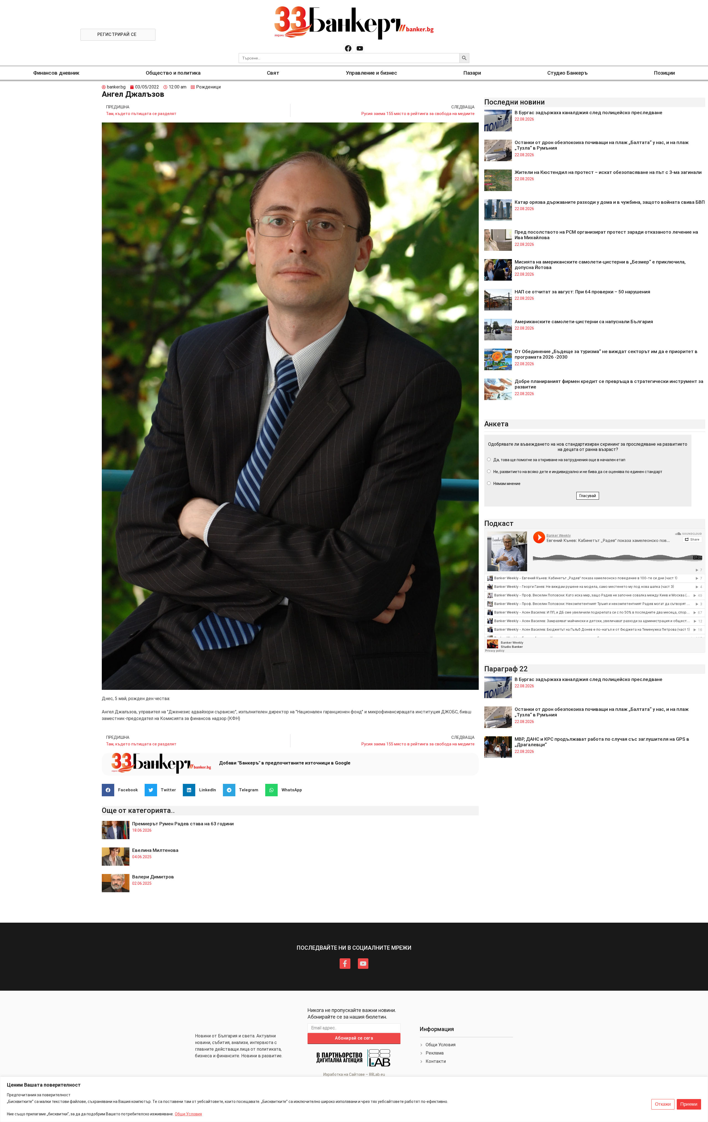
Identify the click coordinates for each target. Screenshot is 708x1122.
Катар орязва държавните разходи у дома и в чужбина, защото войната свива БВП (610, 202)
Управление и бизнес (371, 73)
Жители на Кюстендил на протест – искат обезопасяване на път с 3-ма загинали (608, 172)
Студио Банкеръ (567, 73)
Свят (273, 73)
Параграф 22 (506, 669)
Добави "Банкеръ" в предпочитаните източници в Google (284, 763)
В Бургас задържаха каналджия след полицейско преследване (588, 112)
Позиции (664, 73)
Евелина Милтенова (155, 850)
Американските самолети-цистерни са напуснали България (584, 321)
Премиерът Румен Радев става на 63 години (183, 823)
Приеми (688, 1104)
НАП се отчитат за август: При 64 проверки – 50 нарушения (582, 291)
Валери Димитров (153, 877)
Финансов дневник (56, 73)
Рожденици (208, 87)
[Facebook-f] (345, 963)
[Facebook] (348, 48)
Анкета (496, 424)
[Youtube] (360, 48)
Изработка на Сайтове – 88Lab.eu (354, 1074)
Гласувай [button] (587, 496)
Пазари (472, 73)
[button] (122, 790)
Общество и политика (173, 73)
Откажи (663, 1104)
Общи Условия (188, 1114)
